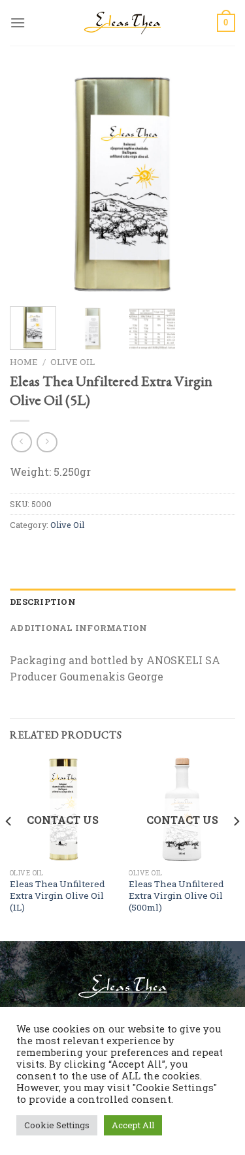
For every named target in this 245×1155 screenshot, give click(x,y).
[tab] (122, 602)
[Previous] (30, 184)
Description (43, 601)
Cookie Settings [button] (57, 1125)
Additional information (79, 627)
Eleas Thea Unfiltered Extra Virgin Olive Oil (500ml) (176, 896)
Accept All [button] (133, 1125)
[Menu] (17, 22)
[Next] (214, 184)
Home (24, 362)
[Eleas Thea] (123, 22)
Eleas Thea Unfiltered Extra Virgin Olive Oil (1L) (57, 896)
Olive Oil (72, 362)
